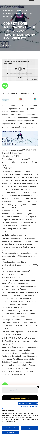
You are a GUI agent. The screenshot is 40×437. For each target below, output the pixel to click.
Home (5, 10)
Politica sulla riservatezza (29, 406)
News (11, 10)
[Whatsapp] (5, 86)
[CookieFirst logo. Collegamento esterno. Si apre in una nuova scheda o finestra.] (2, 409)
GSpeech (34, 79)
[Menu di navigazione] (31, 2)
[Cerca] (36, 2)
